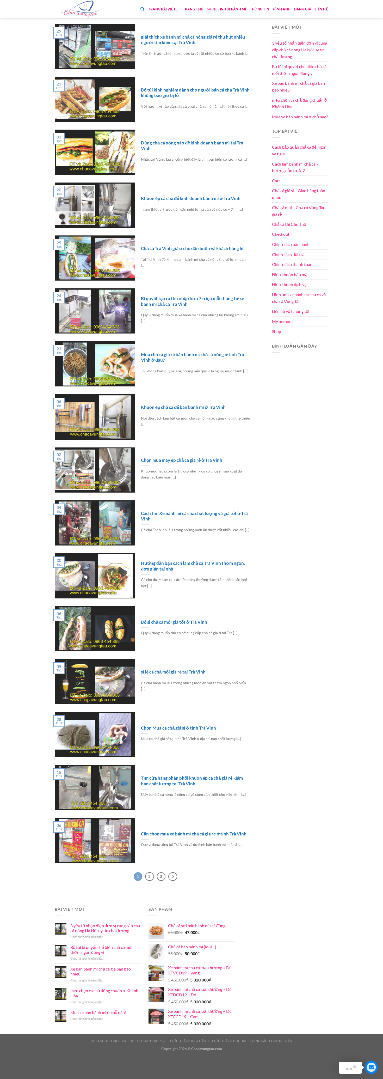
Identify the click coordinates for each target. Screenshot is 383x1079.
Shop (211, 9)
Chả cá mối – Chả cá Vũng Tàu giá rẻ (298, 211)
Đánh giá (302, 9)
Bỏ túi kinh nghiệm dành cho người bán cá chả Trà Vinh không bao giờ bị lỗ (195, 92)
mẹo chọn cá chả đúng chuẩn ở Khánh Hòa (299, 103)
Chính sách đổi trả (288, 254)
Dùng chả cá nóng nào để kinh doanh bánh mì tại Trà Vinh (192, 145)
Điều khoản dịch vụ (289, 284)
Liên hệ (321, 9)
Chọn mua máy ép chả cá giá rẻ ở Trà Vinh (181, 460)
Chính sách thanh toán (292, 264)
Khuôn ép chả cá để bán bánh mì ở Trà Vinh (183, 407)
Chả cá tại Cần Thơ (289, 224)
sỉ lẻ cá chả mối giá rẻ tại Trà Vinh (173, 672)
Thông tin (259, 9)
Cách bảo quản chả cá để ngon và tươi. (299, 150)
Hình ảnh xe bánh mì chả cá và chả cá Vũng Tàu (299, 298)
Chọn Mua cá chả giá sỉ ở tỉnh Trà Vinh (178, 728)
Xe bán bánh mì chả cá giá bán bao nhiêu (298, 86)
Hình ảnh (282, 9)
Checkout (280, 234)
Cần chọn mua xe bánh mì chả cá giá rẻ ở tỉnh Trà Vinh (193, 833)
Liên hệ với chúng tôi (290, 311)
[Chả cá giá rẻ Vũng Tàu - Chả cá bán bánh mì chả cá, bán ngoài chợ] (81, 9)
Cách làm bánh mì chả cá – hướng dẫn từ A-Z (295, 167)
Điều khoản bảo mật (290, 274)
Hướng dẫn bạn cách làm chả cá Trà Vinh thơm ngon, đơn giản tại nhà (193, 566)
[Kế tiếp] (172, 876)
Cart (276, 180)
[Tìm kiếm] (142, 9)
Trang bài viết (162, 9)
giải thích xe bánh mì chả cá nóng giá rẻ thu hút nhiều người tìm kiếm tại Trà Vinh (193, 39)
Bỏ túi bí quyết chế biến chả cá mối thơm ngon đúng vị (299, 70)
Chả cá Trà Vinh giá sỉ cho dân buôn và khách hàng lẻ (192, 248)
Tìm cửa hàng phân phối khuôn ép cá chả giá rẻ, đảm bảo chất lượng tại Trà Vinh (192, 780)
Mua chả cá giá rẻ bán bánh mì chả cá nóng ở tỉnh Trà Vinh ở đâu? (192, 357)
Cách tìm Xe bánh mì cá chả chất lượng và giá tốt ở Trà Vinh (194, 516)
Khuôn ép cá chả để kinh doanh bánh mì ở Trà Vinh (190, 198)
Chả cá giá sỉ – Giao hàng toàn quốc (298, 194)
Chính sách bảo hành (291, 244)
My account (282, 321)
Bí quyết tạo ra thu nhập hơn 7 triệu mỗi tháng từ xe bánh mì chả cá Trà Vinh (192, 301)
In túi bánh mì (233, 9)
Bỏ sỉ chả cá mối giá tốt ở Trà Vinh (174, 622)
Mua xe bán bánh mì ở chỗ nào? (300, 116)
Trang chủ (193, 9)
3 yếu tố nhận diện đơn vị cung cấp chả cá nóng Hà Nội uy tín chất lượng (299, 49)
